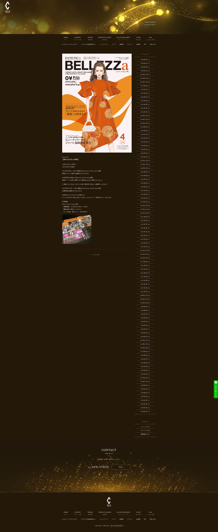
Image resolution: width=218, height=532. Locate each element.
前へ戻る (97, 254)
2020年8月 (144, 310)
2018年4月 (144, 400)
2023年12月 (144, 160)
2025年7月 (144, 89)
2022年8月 (144, 220)
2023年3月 (144, 194)
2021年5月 (144, 276)
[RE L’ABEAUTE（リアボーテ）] (7, 7)
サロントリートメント (123, 39)
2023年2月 (144, 198)
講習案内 (122, 44)
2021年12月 (144, 250)
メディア (114, 44)
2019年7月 (144, 359)
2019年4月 (144, 370)
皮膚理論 (90, 39)
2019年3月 (144, 374)
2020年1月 (144, 336)
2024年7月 (144, 134)
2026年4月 (144, 63)
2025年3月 (144, 104)
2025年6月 (144, 93)
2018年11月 (144, 381)
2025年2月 (144, 108)
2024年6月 (144, 138)
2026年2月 (144, 70)
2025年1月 (144, 112)
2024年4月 (144, 145)
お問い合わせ (153, 44)
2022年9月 (144, 216)
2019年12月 (144, 340)
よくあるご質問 (150, 39)
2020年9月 (144, 306)
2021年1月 (144, 291)
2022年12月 (144, 205)
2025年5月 (144, 97)
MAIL (121, 467)
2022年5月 (144, 231)
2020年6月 (144, 318)
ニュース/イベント (104, 44)
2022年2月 (144, 243)
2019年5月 (144, 366)
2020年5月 (144, 321)
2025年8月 (144, 85)
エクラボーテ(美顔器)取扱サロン (88, 44)
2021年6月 (144, 273)
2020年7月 (144, 314)
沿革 (145, 44)
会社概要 (138, 44)
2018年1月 (144, 411)
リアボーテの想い (77, 39)
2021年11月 (144, 254)
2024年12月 (144, 115)
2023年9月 (144, 172)
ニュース (143, 426)
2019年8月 (144, 355)
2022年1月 (144, 246)
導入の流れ (138, 39)
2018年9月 (144, 385)
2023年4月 (144, 190)
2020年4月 (144, 325)
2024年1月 (144, 157)
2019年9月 (144, 351)
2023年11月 (144, 164)
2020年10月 (144, 303)
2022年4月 (144, 235)
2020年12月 (144, 295)
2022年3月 (144, 239)
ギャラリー (129, 44)
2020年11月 (144, 299)
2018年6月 (144, 392)
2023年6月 (144, 183)
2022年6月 (144, 228)
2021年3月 (144, 284)
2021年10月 (144, 258)
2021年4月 (144, 280)
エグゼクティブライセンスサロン (69, 44)
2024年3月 (144, 149)
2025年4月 (144, 100)
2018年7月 (144, 389)
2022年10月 (144, 213)
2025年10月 (144, 82)
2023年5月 (144, 187)
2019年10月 (144, 348)
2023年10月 (144, 168)
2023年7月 (144, 179)
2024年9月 (144, 127)
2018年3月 (144, 404)
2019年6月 (144, 363)
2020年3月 (144, 329)
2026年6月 (144, 59)
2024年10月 (144, 123)
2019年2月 (144, 377)
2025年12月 (144, 74)
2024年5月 (144, 142)
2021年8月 (144, 265)
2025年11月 (144, 78)
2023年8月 (144, 175)
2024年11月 (144, 119)
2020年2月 (144, 333)
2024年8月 (144, 130)
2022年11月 (144, 209)
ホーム (66, 39)
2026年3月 (144, 67)
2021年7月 (144, 269)
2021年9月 (144, 261)
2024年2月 (144, 153)
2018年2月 (144, 407)
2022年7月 (144, 224)
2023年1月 (144, 202)
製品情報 (105, 39)
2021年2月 (144, 288)
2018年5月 (144, 396)
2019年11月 (144, 344)
